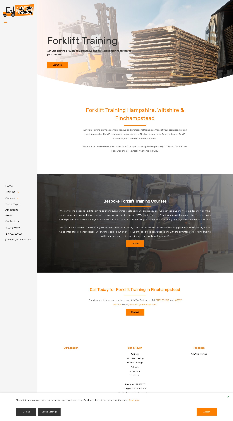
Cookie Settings (49, 412)
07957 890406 (139, 388)
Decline (26, 412)
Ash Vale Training (199, 354)
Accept (206, 412)
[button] (5, 21)
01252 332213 (162, 300)
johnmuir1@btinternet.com (142, 304)
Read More (134, 400)
